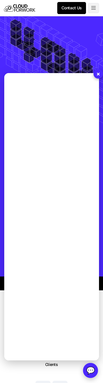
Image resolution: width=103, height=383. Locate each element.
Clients (51, 364)
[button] (93, 8)
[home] (19, 8)
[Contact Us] (71, 8)
